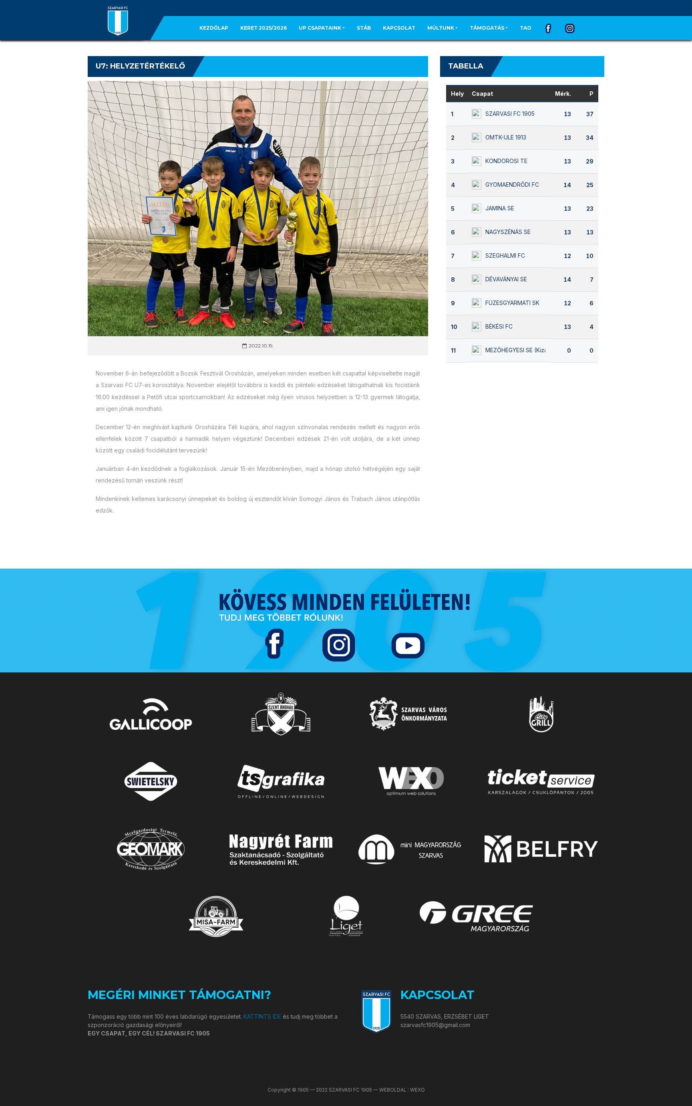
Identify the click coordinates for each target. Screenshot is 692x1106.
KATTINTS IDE (262, 1016)
